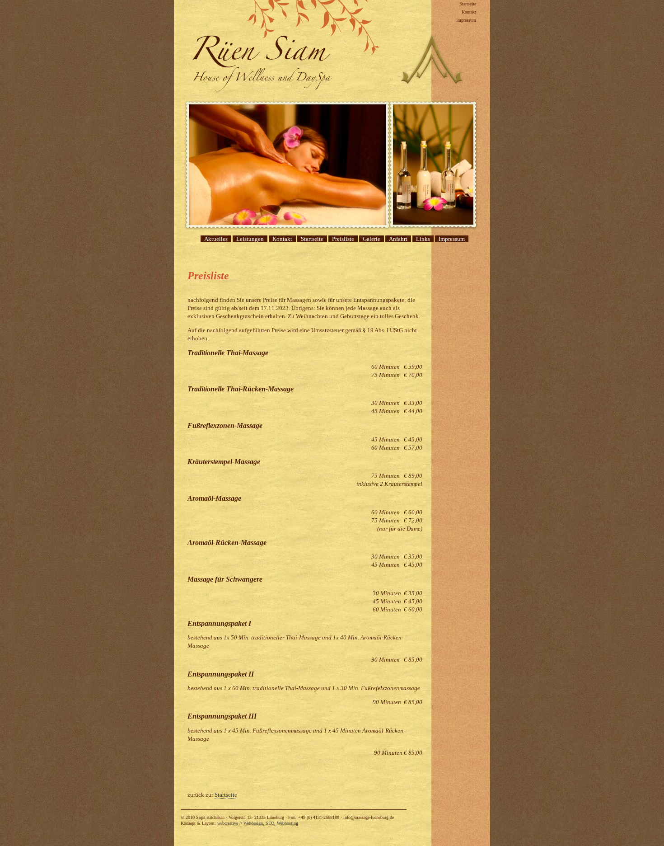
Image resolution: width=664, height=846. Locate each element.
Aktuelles (216, 238)
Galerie (371, 238)
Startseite (467, 3)
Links (423, 238)
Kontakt (469, 11)
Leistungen (250, 238)
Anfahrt (398, 238)
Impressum (466, 20)
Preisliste (343, 238)
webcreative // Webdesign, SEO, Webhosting (257, 823)
